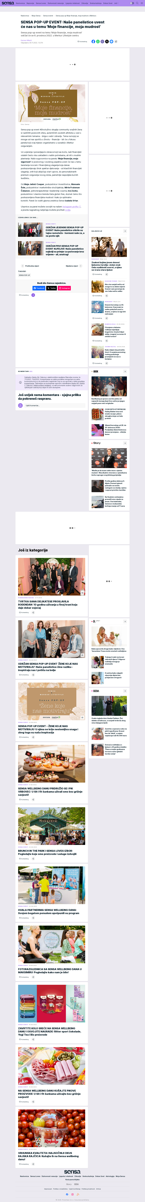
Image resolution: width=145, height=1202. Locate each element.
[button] (82, 41)
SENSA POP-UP (24, 275)
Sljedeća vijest (72, 266)
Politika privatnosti (88, 1189)
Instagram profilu (70, 206)
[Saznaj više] (125, 371)
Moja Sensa (36, 16)
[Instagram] (72, 1194)
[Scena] (76, 1184)
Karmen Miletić (26, 40)
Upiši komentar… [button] (33, 405)
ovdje (67, 210)
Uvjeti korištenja (74, 1189)
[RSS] (78, 1194)
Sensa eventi (48, 16)
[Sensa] (8, 3)
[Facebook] (67, 1194)
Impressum (48, 1189)
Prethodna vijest (32, 266)
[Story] (69, 1184)
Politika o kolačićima (60, 1189)
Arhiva (98, 1189)
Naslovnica (25, 16)
